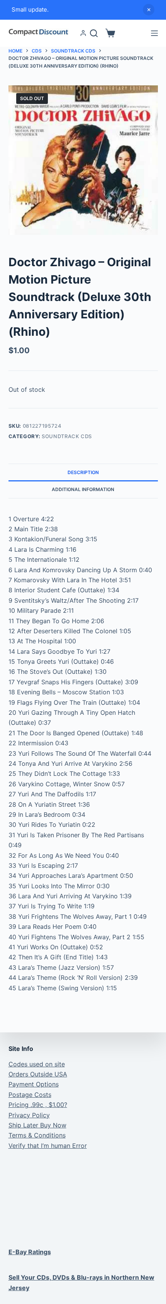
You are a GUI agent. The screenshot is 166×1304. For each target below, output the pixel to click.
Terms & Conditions (37, 1135)
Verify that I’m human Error (47, 1145)
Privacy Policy (29, 1115)
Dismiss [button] (148, 9)
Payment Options (33, 1084)
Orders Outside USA (37, 1074)
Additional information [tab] (83, 489)
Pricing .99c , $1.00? (37, 1104)
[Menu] (154, 33)
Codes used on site (36, 1064)
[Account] (83, 33)
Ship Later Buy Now (37, 1125)
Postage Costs (29, 1094)
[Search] (94, 33)
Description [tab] (83, 472)
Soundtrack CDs (67, 436)
